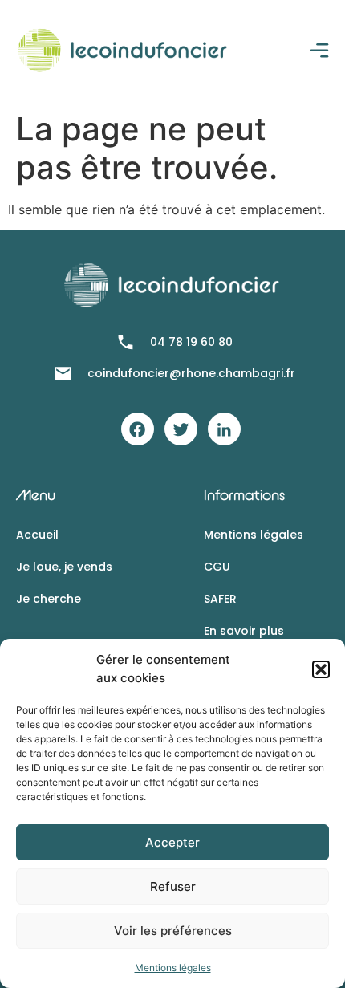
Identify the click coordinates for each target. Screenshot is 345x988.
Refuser (173, 886)
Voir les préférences (173, 930)
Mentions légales (173, 968)
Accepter (172, 842)
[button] (321, 669)
